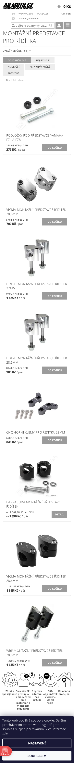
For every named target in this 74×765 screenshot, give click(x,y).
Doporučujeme (17, 60)
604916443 (42, 14)
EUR (68, 13)
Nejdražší (13, 66)
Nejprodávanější (40, 66)
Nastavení (37, 743)
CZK (63, 13)
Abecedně (13, 73)
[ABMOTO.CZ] (18, 5)
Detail (59, 514)
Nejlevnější (43, 60)
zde (5, 733)
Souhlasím (37, 756)
